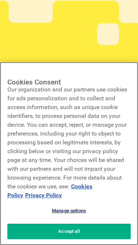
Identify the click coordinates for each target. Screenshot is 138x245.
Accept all (68, 231)
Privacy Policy (43, 195)
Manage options (69, 210)
